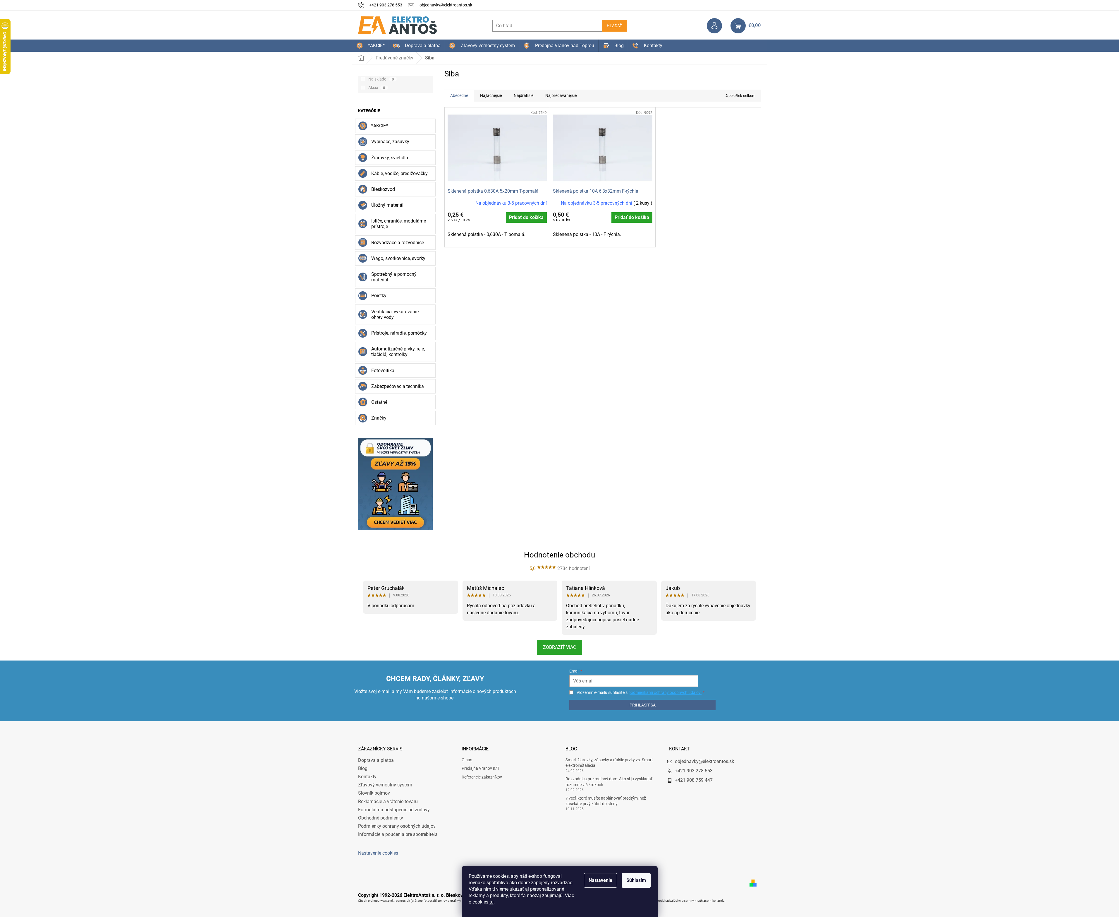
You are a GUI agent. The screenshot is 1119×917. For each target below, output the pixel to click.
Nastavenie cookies (378, 853)
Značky (378, 418)
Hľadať (614, 25)
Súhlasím (636, 880)
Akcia (376, 87)
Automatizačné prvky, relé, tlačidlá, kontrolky (398, 351)
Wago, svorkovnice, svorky (398, 258)
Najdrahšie (523, 95)
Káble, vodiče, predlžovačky (399, 173)
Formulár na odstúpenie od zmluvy (394, 809)
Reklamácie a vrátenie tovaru (388, 801)
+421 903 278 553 (694, 771)
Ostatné (379, 402)
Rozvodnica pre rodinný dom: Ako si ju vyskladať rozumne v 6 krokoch (608, 781)
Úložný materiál (387, 205)
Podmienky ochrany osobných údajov (397, 826)
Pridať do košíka (526, 217)
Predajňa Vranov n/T (480, 768)
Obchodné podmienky (380, 818)
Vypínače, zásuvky (390, 141)
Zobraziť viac (559, 647)
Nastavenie (600, 880)
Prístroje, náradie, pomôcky (399, 333)
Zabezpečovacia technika (397, 386)
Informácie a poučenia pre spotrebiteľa (398, 834)
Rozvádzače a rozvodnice (397, 242)
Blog (362, 768)
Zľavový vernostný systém (385, 785)
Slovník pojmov (374, 793)
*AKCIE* (379, 126)
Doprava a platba (376, 760)
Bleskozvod (383, 189)
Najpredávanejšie (561, 95)
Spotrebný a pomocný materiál (394, 277)
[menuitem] (370, 46)
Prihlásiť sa (643, 705)
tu (491, 902)
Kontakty (367, 776)
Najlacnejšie (491, 95)
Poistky (378, 295)
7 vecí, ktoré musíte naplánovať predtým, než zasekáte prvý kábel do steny (605, 801)
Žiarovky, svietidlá (389, 157)
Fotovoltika (382, 370)
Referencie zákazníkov (482, 777)
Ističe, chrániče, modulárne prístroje (398, 223)
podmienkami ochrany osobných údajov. (665, 692)
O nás (467, 759)
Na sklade (381, 79)
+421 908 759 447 (694, 780)
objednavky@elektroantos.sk (704, 761)
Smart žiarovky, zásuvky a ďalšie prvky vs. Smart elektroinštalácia (609, 762)
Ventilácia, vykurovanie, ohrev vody (395, 314)
